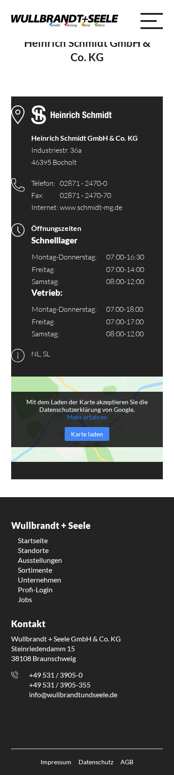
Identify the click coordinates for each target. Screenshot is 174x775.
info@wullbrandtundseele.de (73, 694)
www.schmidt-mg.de (91, 207)
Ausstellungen (40, 560)
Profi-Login (35, 589)
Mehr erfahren (87, 417)
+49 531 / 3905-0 (56, 674)
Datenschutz (96, 762)
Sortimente (35, 570)
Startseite (33, 540)
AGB (126, 762)
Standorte (33, 550)
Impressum (56, 762)
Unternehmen (39, 579)
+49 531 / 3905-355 (60, 684)
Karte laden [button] (87, 434)
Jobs (25, 599)
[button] (152, 21)
